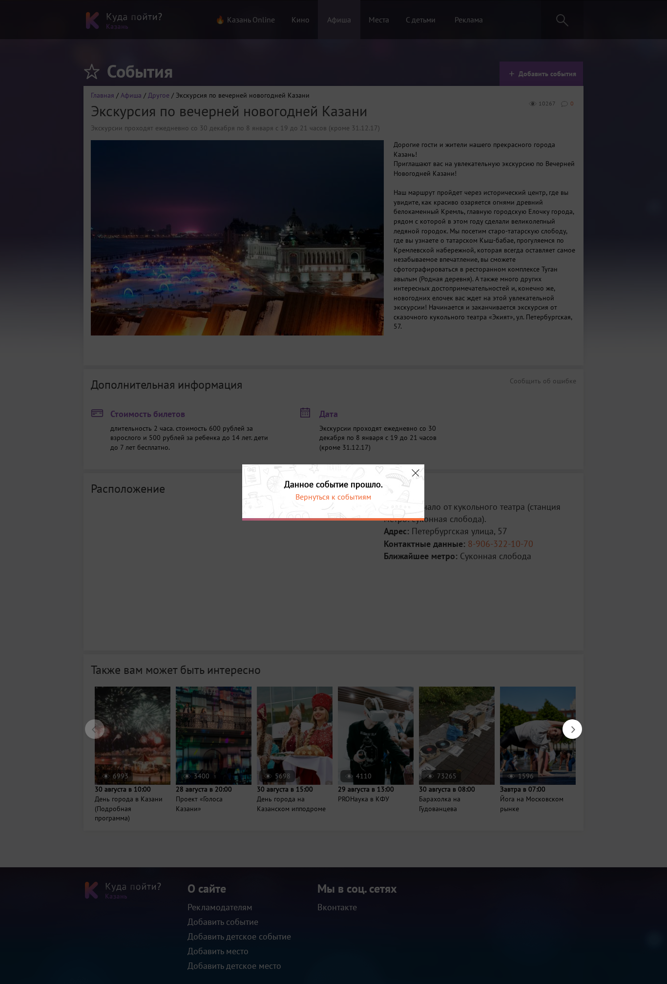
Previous (90, 724)
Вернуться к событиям (333, 497)
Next (567, 724)
